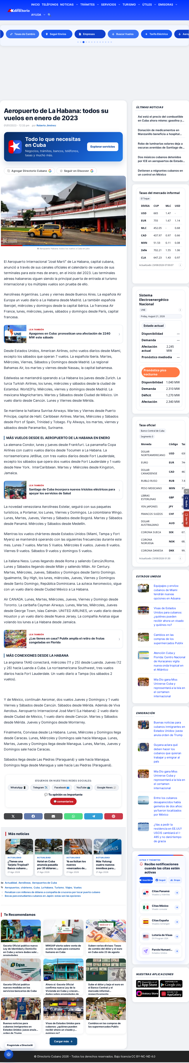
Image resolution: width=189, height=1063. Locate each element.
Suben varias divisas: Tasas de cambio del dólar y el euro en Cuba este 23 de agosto (105, 949)
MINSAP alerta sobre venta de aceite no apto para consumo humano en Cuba (63, 949)
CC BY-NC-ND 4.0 (143, 1056)
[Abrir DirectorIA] (8, 1054)
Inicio (35, 4)
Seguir (162, 880)
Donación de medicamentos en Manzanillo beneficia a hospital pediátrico (159, 132)
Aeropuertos (12, 887)
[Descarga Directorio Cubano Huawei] (171, 995)
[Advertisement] (94, 74)
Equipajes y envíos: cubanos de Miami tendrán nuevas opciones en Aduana (167, 592)
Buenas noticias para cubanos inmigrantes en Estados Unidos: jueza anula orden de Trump (19, 1028)
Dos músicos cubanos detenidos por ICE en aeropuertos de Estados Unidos (161, 159)
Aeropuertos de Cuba (44, 882)
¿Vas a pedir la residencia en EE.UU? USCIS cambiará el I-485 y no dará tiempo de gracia (168, 833)
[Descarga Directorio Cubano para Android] (171, 986)
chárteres (26, 887)
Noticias (67, 4)
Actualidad (11, 882)
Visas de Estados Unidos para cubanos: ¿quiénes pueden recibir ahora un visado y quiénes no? (63, 1028)
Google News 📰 (106, 787)
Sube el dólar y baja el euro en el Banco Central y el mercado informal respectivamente (106, 989)
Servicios (108, 4)
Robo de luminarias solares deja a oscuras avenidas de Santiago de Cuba (160, 145)
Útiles (147, 4)
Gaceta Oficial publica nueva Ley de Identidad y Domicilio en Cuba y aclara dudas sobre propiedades (20, 950)
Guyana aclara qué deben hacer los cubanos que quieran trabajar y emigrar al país (167, 753)
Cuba (37, 887)
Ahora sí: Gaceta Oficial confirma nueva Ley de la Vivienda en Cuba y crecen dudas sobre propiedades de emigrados (62, 989)
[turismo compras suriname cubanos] (145, 747)
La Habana (47, 887)
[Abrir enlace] (145, 588)
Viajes (68, 887)
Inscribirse (147, 880)
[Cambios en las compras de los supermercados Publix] (106, 1008)
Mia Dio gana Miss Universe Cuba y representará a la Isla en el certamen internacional (169, 688)
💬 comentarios (63, 801)
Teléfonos (50, 4)
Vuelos (78, 887)
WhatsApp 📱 (18, 787)
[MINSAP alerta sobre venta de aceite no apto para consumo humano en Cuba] (63, 931)
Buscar (49, 15)
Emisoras (165, 4)
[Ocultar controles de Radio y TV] (186, 491)
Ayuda (36, 14)
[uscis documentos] (145, 827)
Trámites (87, 4)
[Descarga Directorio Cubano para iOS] (147, 986)
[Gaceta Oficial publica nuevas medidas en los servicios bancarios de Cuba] (21, 970)
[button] (186, 501)
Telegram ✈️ (40, 787)
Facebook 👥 (61, 787)
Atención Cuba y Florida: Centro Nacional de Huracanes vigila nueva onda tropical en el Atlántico (169, 661)
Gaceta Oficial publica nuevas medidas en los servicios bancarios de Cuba (20, 987)
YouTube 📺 (83, 787)
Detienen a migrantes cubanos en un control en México (160, 172)
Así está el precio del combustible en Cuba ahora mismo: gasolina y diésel (160, 118)
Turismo (129, 4)
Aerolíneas (24, 882)
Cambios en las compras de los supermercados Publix (104, 1025)
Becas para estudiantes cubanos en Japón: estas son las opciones (43, 895)
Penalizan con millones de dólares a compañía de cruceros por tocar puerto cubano (52, 892)
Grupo (177, 880)
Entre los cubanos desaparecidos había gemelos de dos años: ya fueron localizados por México (168, 806)
